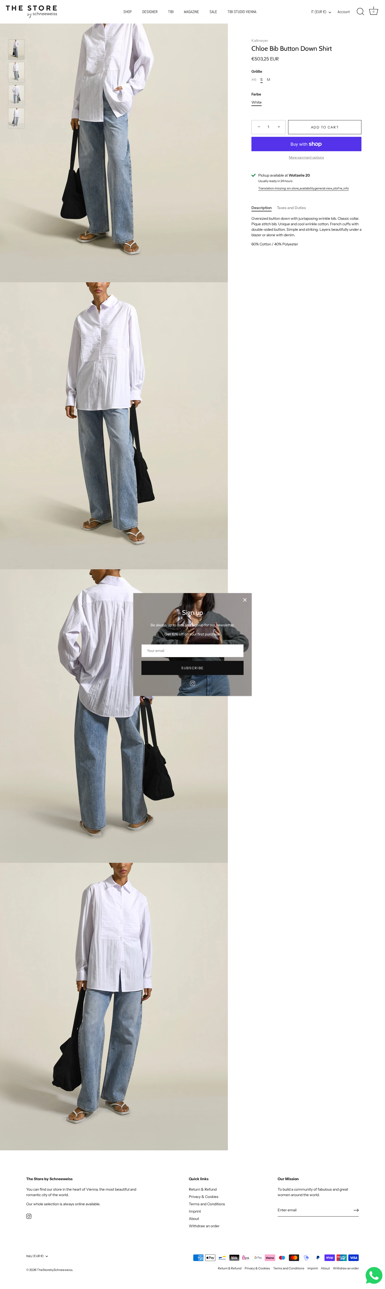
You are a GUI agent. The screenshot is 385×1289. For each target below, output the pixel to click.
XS (253, 79)
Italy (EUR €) (35, 1256)
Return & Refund (203, 1189)
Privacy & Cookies (203, 1197)
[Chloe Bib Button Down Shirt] (16, 50)
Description (261, 207)
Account (344, 11)
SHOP (127, 11)
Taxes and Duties (291, 207)
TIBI (171, 11)
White (256, 102)
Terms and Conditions (207, 1204)
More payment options (306, 157)
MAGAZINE (191, 11)
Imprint (195, 1211)
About (194, 1219)
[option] (16, 50)
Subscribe (192, 668)
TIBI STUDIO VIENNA (242, 11)
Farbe (256, 94)
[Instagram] (192, 683)
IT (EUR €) (318, 11)
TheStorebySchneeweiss (55, 1270)
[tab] (264, 208)
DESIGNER (150, 11)
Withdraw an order (204, 1226)
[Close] (245, 600)
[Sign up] (356, 1210)
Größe (256, 71)
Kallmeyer (259, 40)
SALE (213, 11)
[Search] (360, 12)
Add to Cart (325, 127)
